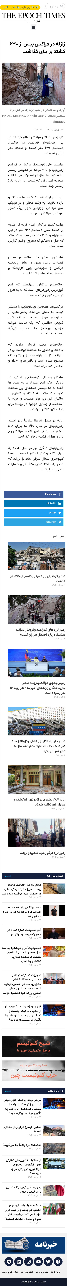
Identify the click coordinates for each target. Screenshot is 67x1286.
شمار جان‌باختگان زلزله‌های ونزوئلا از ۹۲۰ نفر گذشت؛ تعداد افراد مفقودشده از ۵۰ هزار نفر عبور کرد (38, 746)
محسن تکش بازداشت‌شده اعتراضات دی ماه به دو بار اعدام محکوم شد (22, 912)
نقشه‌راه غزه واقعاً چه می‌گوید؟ (22, 1145)
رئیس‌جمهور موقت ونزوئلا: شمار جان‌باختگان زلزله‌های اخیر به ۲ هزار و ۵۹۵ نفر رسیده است (37, 688)
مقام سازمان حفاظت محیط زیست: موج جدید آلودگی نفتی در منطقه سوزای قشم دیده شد (21, 889)
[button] (33, 27)
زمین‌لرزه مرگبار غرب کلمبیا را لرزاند (42, 853)
